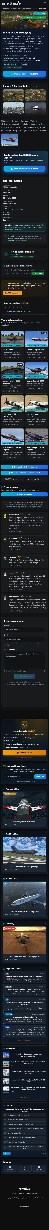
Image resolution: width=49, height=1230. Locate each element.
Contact (14, 1193)
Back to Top (24, 1206)
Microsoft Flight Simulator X (23, 9)
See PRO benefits (11, 293)
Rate (25, 55)
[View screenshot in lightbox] (44, 26)
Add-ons (6, 9)
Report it (11, 240)
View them (37, 273)
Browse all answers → (24, 1040)
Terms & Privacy (32, 1193)
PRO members (37, 227)
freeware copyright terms (17, 238)
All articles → (24, 1097)
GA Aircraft (42, 9)
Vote (7, 1153)
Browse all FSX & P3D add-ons (25, 467)
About (21, 1193)
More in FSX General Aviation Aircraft (25, 473)
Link (20, 531)
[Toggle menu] (45, 3)
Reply (13, 531)
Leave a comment (25, 494)
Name (7, 625)
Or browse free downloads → (24, 758)
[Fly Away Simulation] (21, 3)
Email (6, 635)
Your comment (10, 649)
